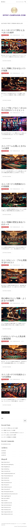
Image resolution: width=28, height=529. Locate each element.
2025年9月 (3, 450)
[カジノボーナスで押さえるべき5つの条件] (14, 46)
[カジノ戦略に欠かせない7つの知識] (14, 84)
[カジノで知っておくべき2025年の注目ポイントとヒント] (14, 123)
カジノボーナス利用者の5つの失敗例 (13, 185)
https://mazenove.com (6, 507)
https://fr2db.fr (4, 500)
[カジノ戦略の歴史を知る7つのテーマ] (14, 238)
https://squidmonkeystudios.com (8, 473)
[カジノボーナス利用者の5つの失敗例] (14, 199)
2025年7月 (3, 455)
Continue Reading (6, 60)
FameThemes (24, 526)
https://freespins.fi (5, 484)
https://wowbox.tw (5, 478)
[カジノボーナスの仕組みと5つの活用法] (14, 390)
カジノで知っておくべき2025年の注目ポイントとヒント (13, 109)
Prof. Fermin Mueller (15, 35)
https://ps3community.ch (6, 505)
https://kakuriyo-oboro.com (7, 514)
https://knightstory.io (5, 466)
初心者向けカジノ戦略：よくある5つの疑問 (13, 299)
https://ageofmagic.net (6, 496)
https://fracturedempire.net (7, 475)
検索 (2, 418)
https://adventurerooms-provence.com (9, 493)
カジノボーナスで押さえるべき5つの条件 (13, 31)
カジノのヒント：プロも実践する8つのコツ (14, 261)
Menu (4, 1)
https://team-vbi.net (5, 462)
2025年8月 (3, 453)
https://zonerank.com (5, 471)
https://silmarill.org (5, 469)
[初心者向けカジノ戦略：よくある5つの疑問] (14, 314)
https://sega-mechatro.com (7, 511)
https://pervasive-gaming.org (7, 464)
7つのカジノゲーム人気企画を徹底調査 (13, 337)
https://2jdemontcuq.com (6, 487)
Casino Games (5, 35)
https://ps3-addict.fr (5, 498)
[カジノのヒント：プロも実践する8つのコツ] (14, 276)
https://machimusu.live (6, 509)
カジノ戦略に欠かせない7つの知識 (13, 69)
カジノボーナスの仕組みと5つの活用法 (13, 375)
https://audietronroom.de (6, 502)
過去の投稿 (6, 412)
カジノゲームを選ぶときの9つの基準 (13, 147)
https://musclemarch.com (6, 482)
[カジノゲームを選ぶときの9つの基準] (14, 161)
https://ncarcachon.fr (5, 489)
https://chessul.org (5, 480)
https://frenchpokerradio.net (7, 491)
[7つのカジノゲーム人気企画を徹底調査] (14, 352)
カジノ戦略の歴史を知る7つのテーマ (13, 223)
